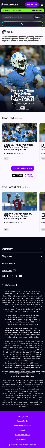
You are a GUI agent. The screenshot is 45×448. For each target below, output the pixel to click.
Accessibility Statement (22, 425)
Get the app (32, 4)
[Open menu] (42, 4)
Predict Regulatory (22, 439)
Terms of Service (23, 421)
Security (22, 430)
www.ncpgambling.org (30, 324)
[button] (22, 23)
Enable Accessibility (10, 285)
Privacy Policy (23, 416)
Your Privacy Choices (22, 435)
